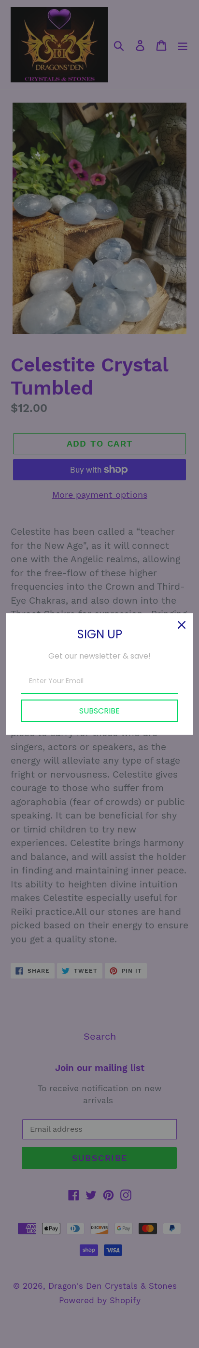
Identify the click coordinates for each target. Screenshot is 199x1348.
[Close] (181, 624)
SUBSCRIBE (99, 710)
